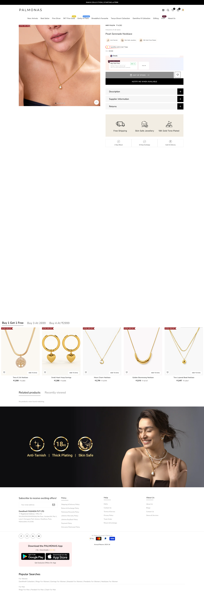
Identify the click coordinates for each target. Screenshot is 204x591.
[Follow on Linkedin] (33, 536)
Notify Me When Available (144, 81)
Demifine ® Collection (141, 18)
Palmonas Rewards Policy (70, 512)
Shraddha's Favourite (99, 18)
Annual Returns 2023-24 (102, 544)
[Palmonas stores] (163, 10)
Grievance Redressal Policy (70, 527)
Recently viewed (55, 392)
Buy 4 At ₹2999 (59, 323)
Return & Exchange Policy (70, 508)
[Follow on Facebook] (21, 536)
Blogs (148, 508)
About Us (171, 18)
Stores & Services (152, 515)
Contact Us (107, 508)
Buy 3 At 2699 (36, 323)
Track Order (108, 519)
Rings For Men (24, 590)
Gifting (156, 18)
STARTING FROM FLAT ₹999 (102, 2)
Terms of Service (109, 512)
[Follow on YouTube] (38, 536)
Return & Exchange (110, 523)
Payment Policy (66, 523)
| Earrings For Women (58, 581)
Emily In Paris (83, 18)
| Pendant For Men (37, 590)
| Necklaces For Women (109, 581)
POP (163, 18)
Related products (29, 392)
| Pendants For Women (91, 581)
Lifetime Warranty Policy (69, 516)
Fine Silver (56, 18)
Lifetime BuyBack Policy (69, 519)
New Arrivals (32, 18)
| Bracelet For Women (74, 581)
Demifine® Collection (27, 581)
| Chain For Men (50, 590)
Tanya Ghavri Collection (120, 18)
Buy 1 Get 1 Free (12, 323)
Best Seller (45, 18)
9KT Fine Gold (69, 18)
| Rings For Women (42, 581)
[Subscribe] (54, 504)
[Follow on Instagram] (27, 536)
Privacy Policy (108, 515)
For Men (22, 587)
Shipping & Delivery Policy (70, 504)
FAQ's (106, 504)
